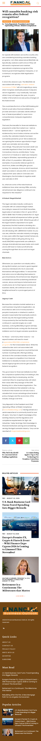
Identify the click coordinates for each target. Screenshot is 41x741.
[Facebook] (5, 440)
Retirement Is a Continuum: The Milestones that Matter (16, 587)
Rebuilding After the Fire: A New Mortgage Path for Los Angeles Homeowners (18, 696)
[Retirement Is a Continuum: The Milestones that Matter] (20, 569)
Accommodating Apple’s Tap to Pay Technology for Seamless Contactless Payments (30, 457)
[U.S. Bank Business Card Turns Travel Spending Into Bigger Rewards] (20, 489)
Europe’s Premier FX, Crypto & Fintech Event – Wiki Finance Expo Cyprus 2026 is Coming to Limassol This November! (16, 545)
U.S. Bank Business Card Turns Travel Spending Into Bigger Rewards (16, 505)
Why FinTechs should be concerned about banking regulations (10, 455)
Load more (20, 596)
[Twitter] (12, 440)
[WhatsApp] (26, 440)
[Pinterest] (19, 440)
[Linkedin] (3, 628)
